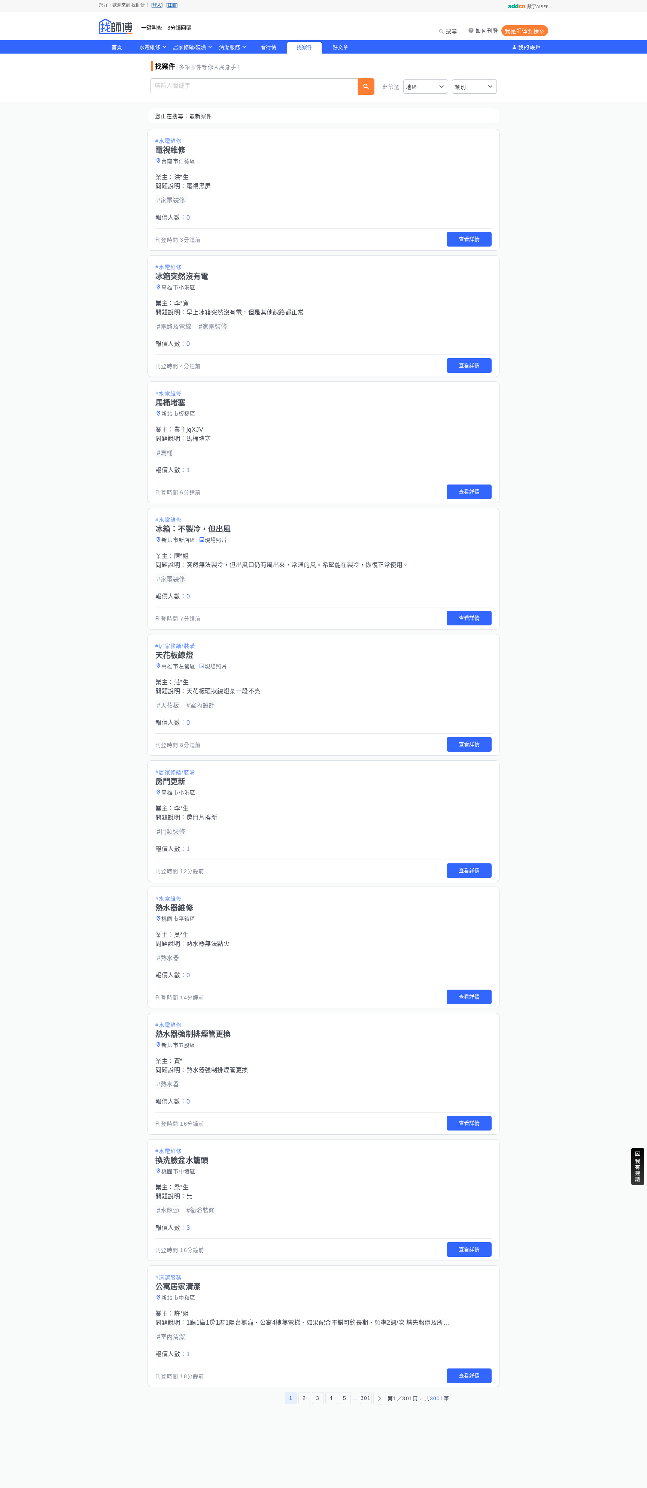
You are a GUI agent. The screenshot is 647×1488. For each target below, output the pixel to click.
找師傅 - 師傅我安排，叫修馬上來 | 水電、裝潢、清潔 (116, 26)
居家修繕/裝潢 (189, 47)
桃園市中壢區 (178, 1171)
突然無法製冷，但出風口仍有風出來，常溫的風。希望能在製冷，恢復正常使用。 (297, 565)
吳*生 (181, 935)
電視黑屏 (198, 186)
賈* (178, 1061)
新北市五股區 (178, 1045)
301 (366, 1398)
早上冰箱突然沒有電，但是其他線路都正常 (245, 312)
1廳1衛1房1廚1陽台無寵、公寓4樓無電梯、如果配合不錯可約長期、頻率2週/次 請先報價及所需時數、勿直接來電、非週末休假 (361, 1322)
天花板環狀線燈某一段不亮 (223, 691)
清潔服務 (229, 47)
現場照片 (216, 540)
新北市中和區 (178, 1298)
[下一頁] (379, 1398)
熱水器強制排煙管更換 (217, 1070)
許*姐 (181, 1313)
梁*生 (181, 1187)
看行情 (268, 47)
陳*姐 (181, 556)
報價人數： (172, 217)
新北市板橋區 (178, 414)
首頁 (117, 47)
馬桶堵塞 (198, 438)
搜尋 (452, 31)
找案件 (304, 47)
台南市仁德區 (178, 161)
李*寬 (181, 303)
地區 (411, 87)
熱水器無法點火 (208, 944)
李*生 (181, 808)
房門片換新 (202, 817)
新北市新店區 (178, 540)
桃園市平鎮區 (178, 919)
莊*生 (181, 682)
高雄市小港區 (178, 287)
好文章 (340, 47)
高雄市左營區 (178, 666)
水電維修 (149, 47)
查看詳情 (469, 239)
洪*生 (181, 177)
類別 (460, 87)
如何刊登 (487, 31)
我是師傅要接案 (525, 31)
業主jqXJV (189, 429)
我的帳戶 (529, 47)
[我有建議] (637, 1166)
